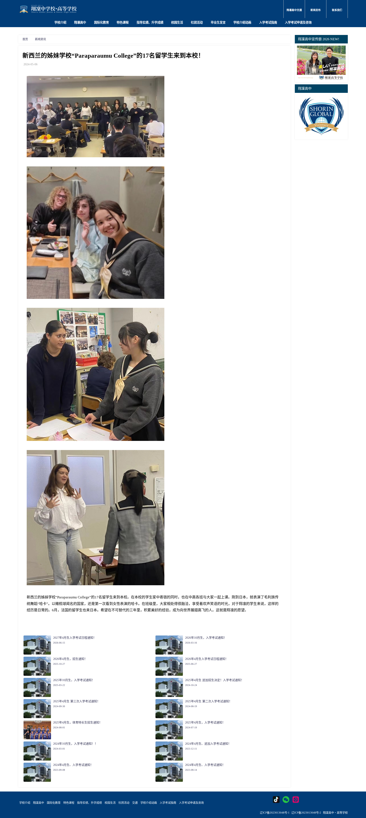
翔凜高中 (38, 802)
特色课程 (123, 22)
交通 (135, 802)
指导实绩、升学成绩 (150, 22)
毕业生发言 (218, 22)
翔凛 (230, 610)
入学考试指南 (268, 22)
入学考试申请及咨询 (298, 22)
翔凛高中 (80, 22)
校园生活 (177, 22)
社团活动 (197, 22)
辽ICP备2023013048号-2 (306, 812)
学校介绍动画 (242, 22)
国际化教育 (101, 22)
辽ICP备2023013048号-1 (275, 812)
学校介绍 (60, 22)
